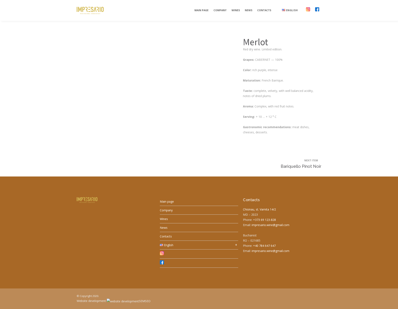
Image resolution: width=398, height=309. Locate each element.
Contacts (166, 236)
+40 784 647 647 (264, 246)
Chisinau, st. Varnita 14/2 (259, 209)
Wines (164, 219)
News (163, 228)
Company (166, 210)
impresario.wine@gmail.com (270, 225)
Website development (92, 301)
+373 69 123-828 (264, 220)
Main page (167, 201)
